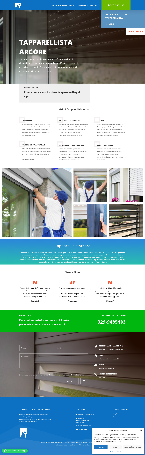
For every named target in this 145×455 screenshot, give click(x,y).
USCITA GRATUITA (135, 32)
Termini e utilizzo (56, 442)
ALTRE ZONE (82, 5)
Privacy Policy (45, 442)
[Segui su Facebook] (115, 415)
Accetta (101, 447)
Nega (115, 447)
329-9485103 (117, 5)
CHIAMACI (110, 24)
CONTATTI (93, 5)
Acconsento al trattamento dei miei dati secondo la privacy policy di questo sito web (53, 375)
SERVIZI (71, 5)
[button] (141, 430)
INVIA (84, 381)
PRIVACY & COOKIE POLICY (117, 451)
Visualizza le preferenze (132, 447)
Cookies (66, 442)
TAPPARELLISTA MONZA (59, 5)
